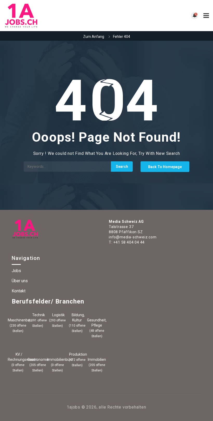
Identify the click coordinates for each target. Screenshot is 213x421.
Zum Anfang (93, 36)
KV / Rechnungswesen (18, 357)
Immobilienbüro (57, 359)
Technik (38, 315)
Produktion (77, 354)
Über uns (20, 280)
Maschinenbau (18, 320)
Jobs (16, 270)
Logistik (58, 315)
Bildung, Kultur (78, 317)
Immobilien (97, 359)
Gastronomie (38, 359)
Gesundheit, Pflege (96, 322)
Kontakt (18, 290)
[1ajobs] (55, 16)
